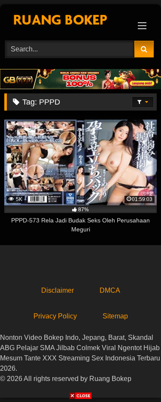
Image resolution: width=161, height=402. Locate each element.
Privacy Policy (55, 316)
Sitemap (115, 316)
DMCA (110, 290)
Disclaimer (57, 290)
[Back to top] (134, 376)
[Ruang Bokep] (66, 21)
